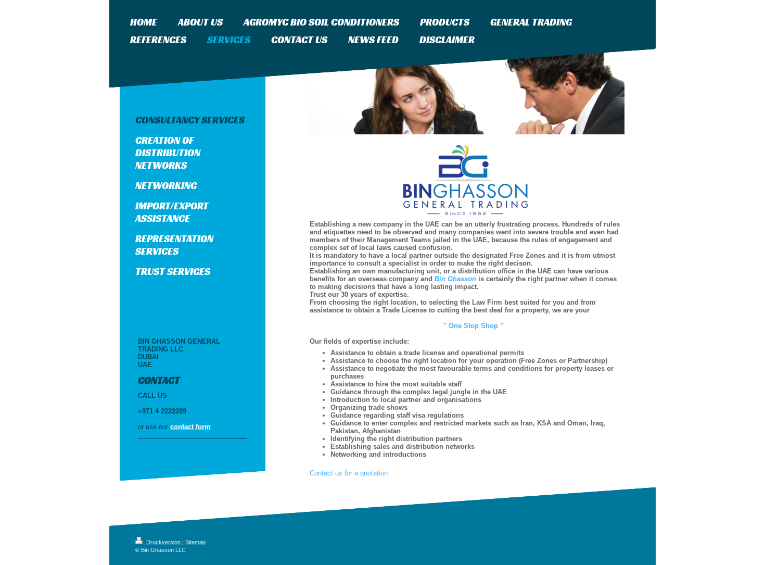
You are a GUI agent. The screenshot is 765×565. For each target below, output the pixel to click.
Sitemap (195, 542)
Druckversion (163, 542)
